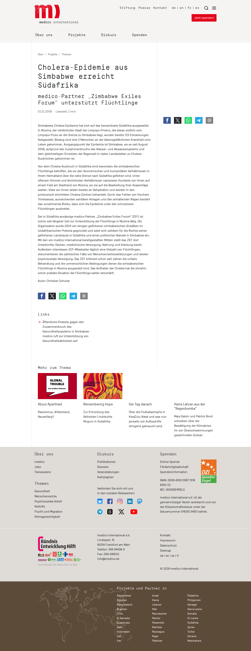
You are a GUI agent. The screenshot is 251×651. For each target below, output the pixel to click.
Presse (144, 7)
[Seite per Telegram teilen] (73, 296)
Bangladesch (124, 604)
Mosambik (158, 622)
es (197, 7)
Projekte (76, 35)
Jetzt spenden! (204, 18)
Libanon (157, 604)
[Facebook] (110, 501)
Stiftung (127, 7)
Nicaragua (158, 631)
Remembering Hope (98, 404)
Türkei (191, 631)
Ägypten (122, 600)
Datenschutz (168, 545)
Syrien (191, 627)
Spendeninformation (173, 472)
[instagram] (120, 501)
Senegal (192, 604)
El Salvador (123, 618)
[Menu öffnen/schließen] (210, 7)
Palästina (192, 595)
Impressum (168, 540)
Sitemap (165, 550)
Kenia (155, 600)
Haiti (119, 627)
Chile (120, 613)
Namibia (157, 627)
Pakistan (157, 640)
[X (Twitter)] (121, 511)
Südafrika (192, 622)
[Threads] (110, 511)
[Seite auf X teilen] (52, 296)
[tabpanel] (57, 407)
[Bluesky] (100, 501)
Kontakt (160, 7)
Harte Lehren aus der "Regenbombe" (189, 406)
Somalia (192, 613)
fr (189, 7)
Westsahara (194, 640)
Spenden (139, 35)
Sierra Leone (194, 609)
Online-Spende (170, 462)
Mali (154, 609)
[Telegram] (100, 511)
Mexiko (156, 618)
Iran (119, 640)
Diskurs (108, 35)
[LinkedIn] (130, 501)
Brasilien (122, 609)
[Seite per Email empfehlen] (84, 296)
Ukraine (191, 636)
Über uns (44, 35)
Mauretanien (159, 613)
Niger (155, 636)
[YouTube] (133, 511)
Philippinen (194, 600)
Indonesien (123, 631)
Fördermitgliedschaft (174, 467)
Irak (119, 636)
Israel (155, 595)
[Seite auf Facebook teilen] (41, 296)
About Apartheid (50, 404)
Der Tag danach (140, 404)
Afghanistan (124, 595)
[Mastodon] (139, 501)
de (174, 7)
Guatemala (123, 622)
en (182, 7)
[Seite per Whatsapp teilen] (62, 296)
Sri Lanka (192, 618)
